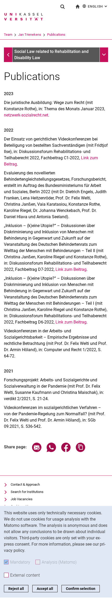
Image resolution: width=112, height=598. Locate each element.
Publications (56, 34)
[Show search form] (62, 6)
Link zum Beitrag (70, 269)
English (98, 6)
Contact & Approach (25, 484)
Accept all (45, 589)
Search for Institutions (27, 492)
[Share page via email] (36, 450)
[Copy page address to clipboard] (80, 450)
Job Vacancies (22, 499)
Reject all (16, 589)
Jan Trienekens (29, 34)
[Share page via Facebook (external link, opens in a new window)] (66, 450)
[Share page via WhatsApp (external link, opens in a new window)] (51, 450)
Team (8, 34)
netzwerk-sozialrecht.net (26, 115)
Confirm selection (80, 589)
